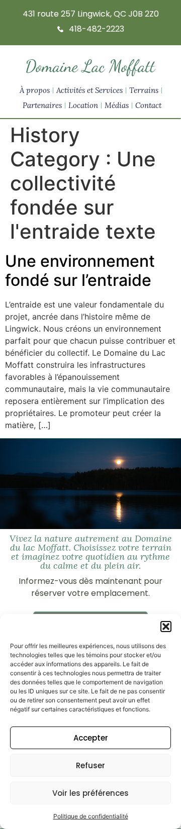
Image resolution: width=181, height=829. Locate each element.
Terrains (143, 90)
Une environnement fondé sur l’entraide (80, 270)
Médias (117, 105)
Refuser (90, 765)
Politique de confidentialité (90, 816)
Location (83, 105)
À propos (35, 90)
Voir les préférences (90, 793)
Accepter (90, 738)
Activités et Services (89, 90)
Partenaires (42, 105)
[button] (166, 626)
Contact (148, 105)
